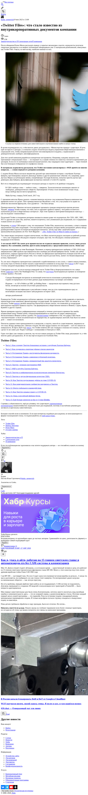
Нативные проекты (13, 778)
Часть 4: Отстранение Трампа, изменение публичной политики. (31, 357)
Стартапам (10, 782)
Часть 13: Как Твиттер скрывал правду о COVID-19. (26, 392)
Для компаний (11, 760)
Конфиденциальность (14, 766)
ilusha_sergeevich (7, 20)
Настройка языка (8, 791)
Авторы (9, 746)
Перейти (5, 543)
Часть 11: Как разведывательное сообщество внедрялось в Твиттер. (32, 384)
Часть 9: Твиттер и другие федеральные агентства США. (28, 376)
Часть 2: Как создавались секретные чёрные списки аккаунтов (30, 349)
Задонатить (6, 448)
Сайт (3, 491)
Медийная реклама (13, 776)
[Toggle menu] (2, 2)
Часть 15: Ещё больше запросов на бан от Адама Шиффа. (28, 400)
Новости (9, 740)
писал (71, 264)
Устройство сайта (12, 756)
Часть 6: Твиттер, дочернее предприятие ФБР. (23, 365)
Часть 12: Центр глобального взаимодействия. (24, 388)
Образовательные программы (17, 780)
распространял (42, 315)
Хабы (8, 742)
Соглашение (10, 764)
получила (50, 272)
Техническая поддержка (23, 791)
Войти (8, 728)
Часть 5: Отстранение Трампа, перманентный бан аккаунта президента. (33, 361)
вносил (17, 303)
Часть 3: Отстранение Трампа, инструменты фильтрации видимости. (32, 353)
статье (13, 225)
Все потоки (9, 2)
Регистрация (10, 730)
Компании (10, 744)
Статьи (8, 738)
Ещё (8, 714)
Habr (13, 793)
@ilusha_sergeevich (27, 478)
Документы (10, 762)
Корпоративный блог (14, 774)
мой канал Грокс (48, 416)
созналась (9, 272)
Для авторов (10, 758)
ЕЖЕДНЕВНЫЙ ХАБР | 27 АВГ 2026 (16, 548)
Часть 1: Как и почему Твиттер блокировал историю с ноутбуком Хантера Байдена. (38, 345)
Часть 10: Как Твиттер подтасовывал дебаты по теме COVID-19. (31, 380)
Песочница (10, 748)
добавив (11, 209)
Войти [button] (3, 14)
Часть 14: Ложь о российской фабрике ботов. (23, 396)
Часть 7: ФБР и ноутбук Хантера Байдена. (22, 369)
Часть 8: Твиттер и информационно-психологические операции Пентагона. (35, 373)
